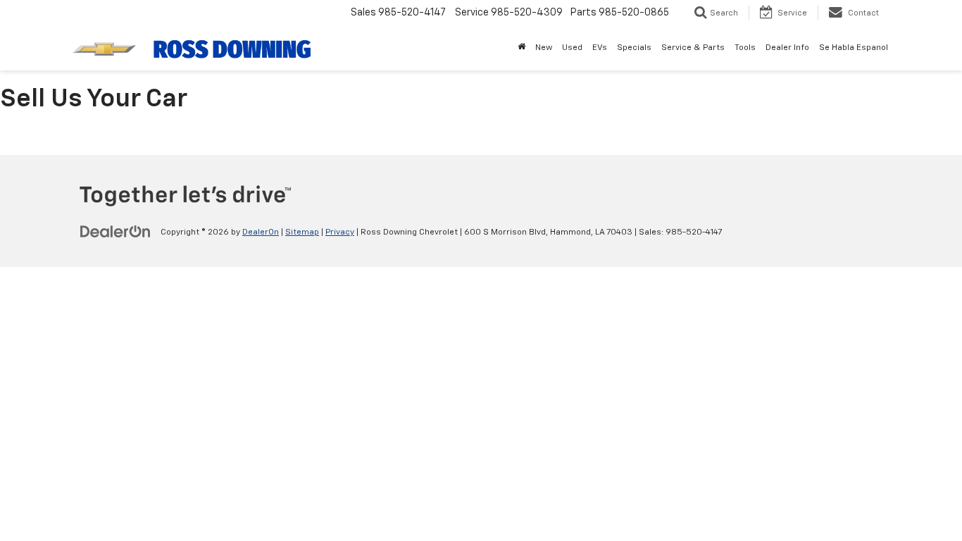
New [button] (543, 48)
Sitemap (302, 232)
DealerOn (260, 232)
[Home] (521, 47)
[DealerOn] (115, 232)
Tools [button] (745, 48)
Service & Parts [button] (693, 48)
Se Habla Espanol (853, 48)
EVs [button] (599, 48)
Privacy (339, 232)
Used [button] (572, 48)
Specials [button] (634, 48)
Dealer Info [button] (787, 48)
